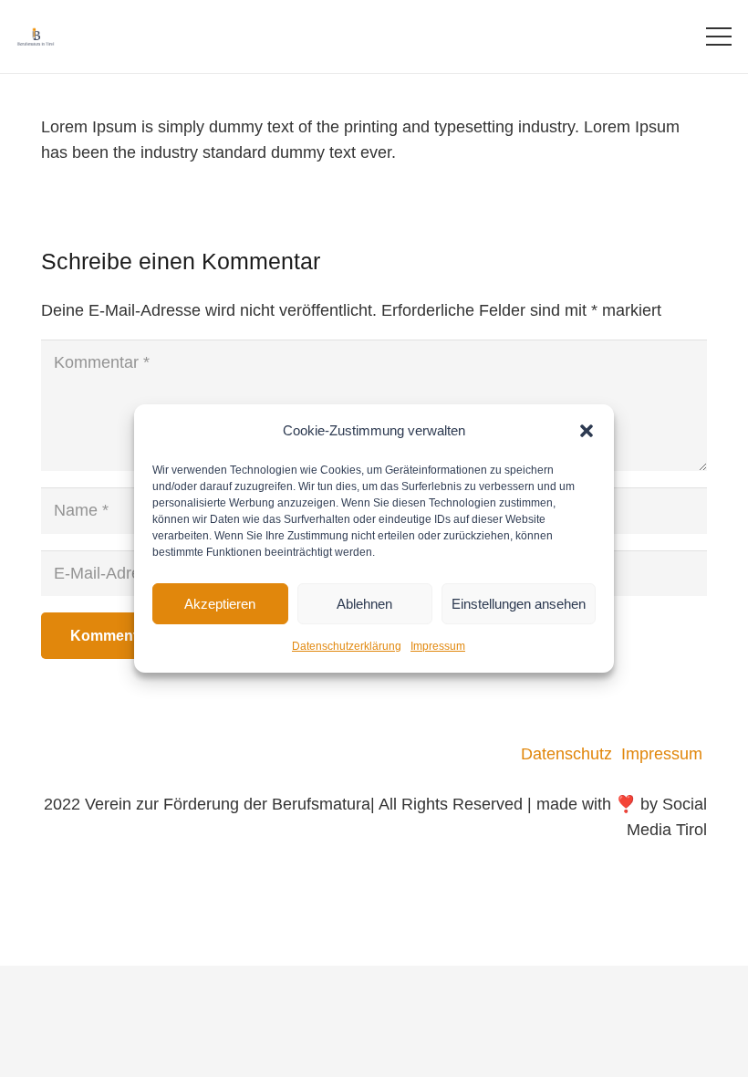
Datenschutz (571, 754)
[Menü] (719, 36)
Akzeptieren (219, 604)
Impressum (437, 646)
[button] (586, 431)
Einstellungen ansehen (519, 604)
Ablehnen (364, 604)
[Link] (35, 37)
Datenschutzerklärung (346, 646)
